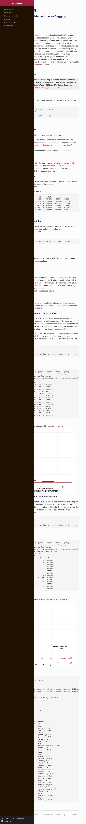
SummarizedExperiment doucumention (38, 145)
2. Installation (7, 12)
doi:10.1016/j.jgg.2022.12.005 (47, 88)
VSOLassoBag (16, 3)
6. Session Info (8, 26)
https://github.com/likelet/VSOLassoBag (36, 65)
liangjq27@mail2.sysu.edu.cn (15, 819)
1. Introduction (8, 9)
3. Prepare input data (10, 16)
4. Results (6, 19)
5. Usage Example (9, 22)
